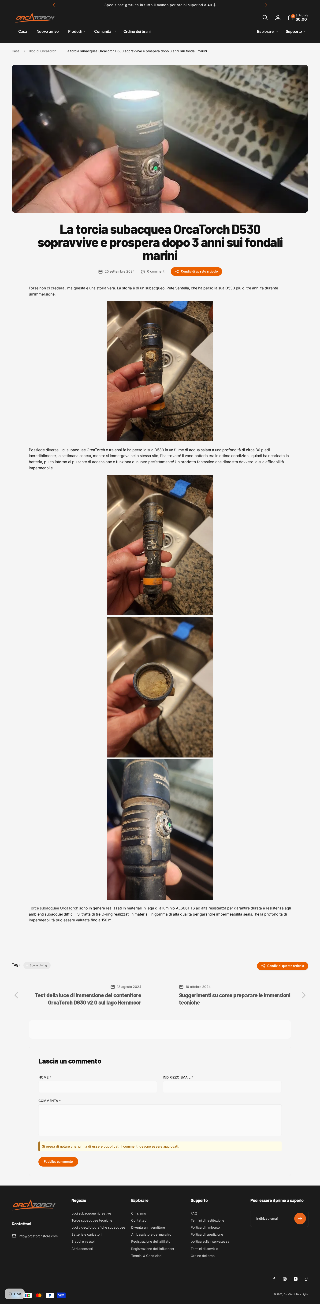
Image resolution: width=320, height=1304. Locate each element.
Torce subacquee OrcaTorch (53, 908)
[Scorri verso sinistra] (54, 5)
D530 (159, 449)
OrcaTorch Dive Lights (296, 1294)
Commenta (49, 1101)
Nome (44, 1077)
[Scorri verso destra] (266, 5)
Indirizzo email (178, 1077)
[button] (265, 17)
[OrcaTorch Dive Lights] (35, 1210)
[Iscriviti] (300, 1218)
